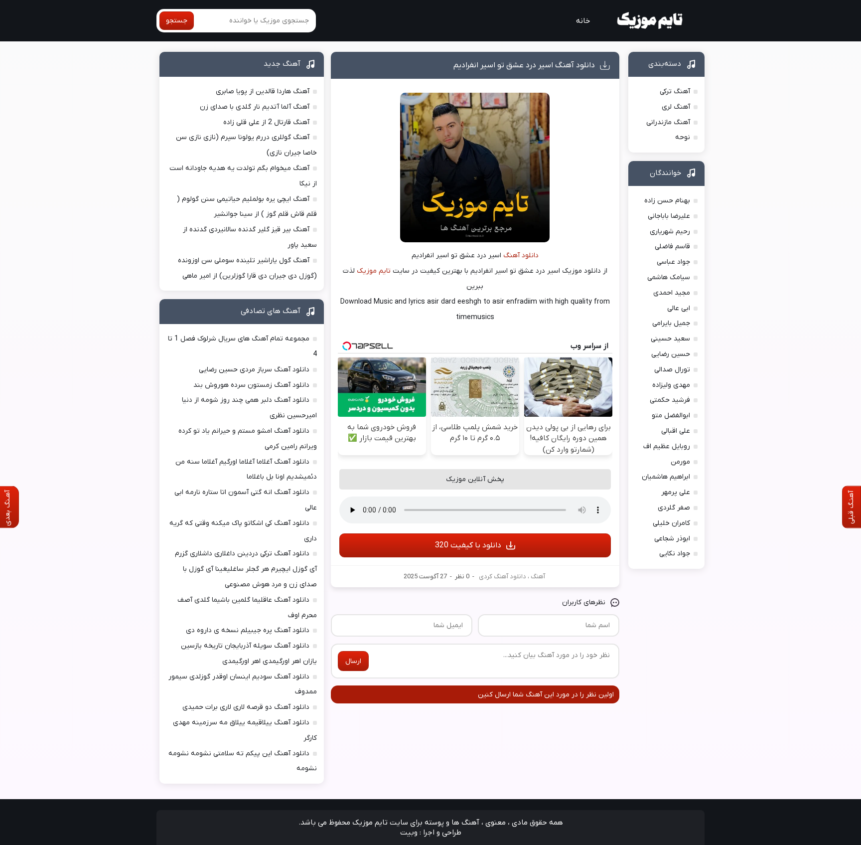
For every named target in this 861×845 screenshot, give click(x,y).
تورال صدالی (672, 369)
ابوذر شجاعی (672, 538)
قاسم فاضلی (672, 246)
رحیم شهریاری (670, 231)
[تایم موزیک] (651, 20)
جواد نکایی (674, 553)
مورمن (680, 462)
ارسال (353, 661)
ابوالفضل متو (671, 415)
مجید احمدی (671, 293)
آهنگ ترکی (675, 91)
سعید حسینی (670, 338)
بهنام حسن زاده (667, 200)
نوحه (682, 137)
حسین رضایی (670, 354)
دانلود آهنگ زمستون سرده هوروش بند (251, 385)
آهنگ (538, 576)
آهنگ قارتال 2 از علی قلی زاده (266, 122)
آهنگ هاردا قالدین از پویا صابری (262, 91)
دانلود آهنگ (521, 255)
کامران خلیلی (671, 523)
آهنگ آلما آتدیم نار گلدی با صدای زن (254, 107)
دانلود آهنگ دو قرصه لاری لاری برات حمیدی (245, 707)
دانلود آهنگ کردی (502, 576)
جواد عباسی (673, 262)
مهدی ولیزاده (671, 385)
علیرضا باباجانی (669, 216)
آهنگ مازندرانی (668, 122)
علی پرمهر (675, 492)
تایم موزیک (374, 271)
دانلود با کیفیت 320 (468, 545)
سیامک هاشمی (668, 277)
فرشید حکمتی (670, 400)
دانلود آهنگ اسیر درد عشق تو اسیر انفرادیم (524, 65)
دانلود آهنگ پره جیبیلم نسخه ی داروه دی (247, 630)
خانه (583, 21)
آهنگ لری (676, 107)
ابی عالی (678, 308)
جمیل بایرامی (671, 323)
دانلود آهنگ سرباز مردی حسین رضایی (254, 369)
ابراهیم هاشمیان (666, 477)
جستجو (176, 20)
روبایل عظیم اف (666, 446)
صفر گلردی (674, 507)
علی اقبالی (675, 431)
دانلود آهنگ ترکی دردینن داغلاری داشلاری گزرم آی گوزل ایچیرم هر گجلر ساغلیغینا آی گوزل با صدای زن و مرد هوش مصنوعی (246, 569)
